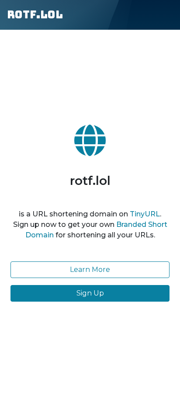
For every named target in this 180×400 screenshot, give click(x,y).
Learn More (90, 269)
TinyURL (145, 214)
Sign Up (90, 293)
